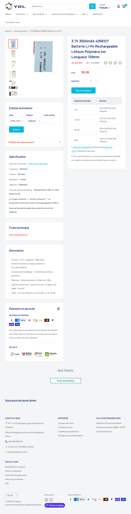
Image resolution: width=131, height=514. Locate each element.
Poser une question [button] (65, 380)
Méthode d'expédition (82, 147)
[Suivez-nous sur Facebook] (46, 499)
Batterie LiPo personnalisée (109, 423)
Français (10, 495)
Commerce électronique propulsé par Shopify (23, 505)
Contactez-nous (12, 22)
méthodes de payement (15, 475)
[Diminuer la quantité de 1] (84, 81)
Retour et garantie (13, 471)
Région (29, 115)
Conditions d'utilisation (68, 431)
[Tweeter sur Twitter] (115, 63)
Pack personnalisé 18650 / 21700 (110, 427)
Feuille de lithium (104, 431)
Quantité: (75, 81)
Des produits (38, 14)
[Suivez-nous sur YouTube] (51, 499)
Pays (11, 115)
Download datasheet (18, 234)
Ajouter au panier (83, 90)
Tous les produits (20, 31)
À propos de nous (66, 423)
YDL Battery (76, 63)
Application (98, 14)
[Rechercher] (92, 6)
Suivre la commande (14, 479)
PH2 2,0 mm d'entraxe (38, 163)
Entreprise (21, 14)
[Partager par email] (120, 63)
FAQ (83, 14)
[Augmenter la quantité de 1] (97, 81)
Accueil (8, 31)
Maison (8, 14)
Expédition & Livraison (15, 467)
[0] (123, 6)
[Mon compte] (118, 6)
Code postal (49, 115)
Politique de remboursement (21, 142)
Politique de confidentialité (70, 435)
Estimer (16, 129)
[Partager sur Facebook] (105, 63)
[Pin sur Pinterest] (110, 63)
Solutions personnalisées (63, 14)
